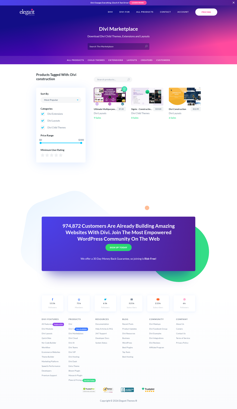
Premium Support (49, 375)
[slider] (41, 143)
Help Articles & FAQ (104, 329)
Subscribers (132, 305)
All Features (47, 324)
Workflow (46, 347)
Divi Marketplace (76, 333)
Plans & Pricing (75, 380)
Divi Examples (155, 333)
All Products (144, 12)
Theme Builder (48, 357)
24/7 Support (101, 333)
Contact (165, 12)
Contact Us (181, 333)
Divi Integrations (156, 338)
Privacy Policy (182, 343)
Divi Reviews (154, 343)
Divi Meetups (155, 324)
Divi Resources (128, 333)
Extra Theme (74, 366)
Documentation (102, 324)
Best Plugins (127, 347)
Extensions (115, 60)
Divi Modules (47, 329)
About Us (180, 324)
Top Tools (126, 352)
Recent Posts (127, 324)
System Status (101, 343)
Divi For (124, 12)
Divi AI (71, 343)
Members (79, 305)
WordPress (127, 343)
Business (126, 338)
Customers (163, 60)
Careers (179, 329)
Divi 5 (71, 329)
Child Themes (96, 60)
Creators (147, 60)
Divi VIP (72, 352)
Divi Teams (73, 347)
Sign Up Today (118, 247)
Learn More (138, 3)
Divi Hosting (74, 357)
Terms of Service (183, 338)
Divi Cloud (73, 338)
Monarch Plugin (75, 375)
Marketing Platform (50, 361)
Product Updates (129, 329)
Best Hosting (127, 357)
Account (183, 12)
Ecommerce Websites (51, 352)
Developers (46, 371)
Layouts (132, 60)
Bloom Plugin (74, 371)
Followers (52, 305)
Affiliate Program (156, 347)
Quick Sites (46, 338)
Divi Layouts (47, 333)
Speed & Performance (51, 366)
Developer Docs (102, 338)
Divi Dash (73, 361)
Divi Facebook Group (158, 329)
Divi (110, 12)
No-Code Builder (49, 343)
